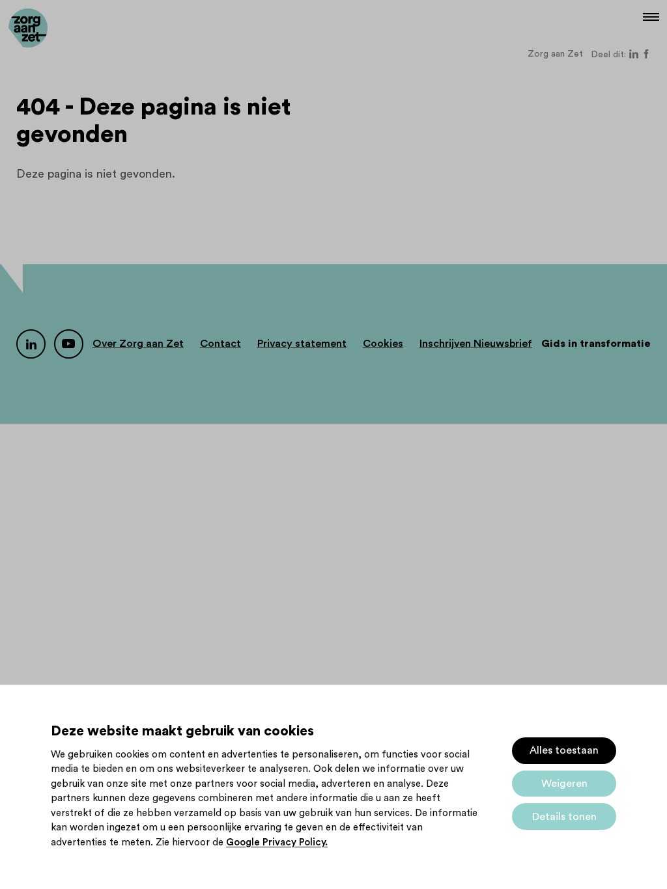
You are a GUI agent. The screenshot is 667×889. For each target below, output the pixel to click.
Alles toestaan (564, 750)
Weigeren (564, 783)
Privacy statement (302, 343)
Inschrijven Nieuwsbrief (475, 343)
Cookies (383, 343)
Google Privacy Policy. (277, 842)
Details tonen (564, 817)
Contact (220, 343)
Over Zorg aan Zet (138, 343)
